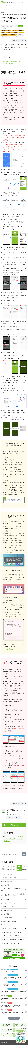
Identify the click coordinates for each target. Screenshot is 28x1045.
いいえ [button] (18, 817)
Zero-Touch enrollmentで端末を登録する (13, 9)
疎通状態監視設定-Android (9, 921)
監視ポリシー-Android (8, 907)
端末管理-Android (6, 899)
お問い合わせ (14, 825)
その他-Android (6, 925)
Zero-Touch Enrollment (9, 7)
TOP (2, 5)
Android (15, 5)
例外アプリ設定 (9, 649)
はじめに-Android (6, 874)
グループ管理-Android (8, 885)
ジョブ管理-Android (7, 917)
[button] (21, 1036)
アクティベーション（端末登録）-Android (11, 889)
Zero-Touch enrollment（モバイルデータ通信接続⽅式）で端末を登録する (14, 839)
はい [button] (10, 817)
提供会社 (3, 1042)
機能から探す (8, 5)
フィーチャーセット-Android (10, 903)
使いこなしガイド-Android (9, 928)
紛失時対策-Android (7, 910)
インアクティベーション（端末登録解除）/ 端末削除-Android (12, 895)
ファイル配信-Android (8, 914)
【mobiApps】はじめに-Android (11, 932)
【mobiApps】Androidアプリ (10, 936)
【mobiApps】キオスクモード (10, 943)
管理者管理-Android (7, 881)
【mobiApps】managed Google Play (12, 939)
